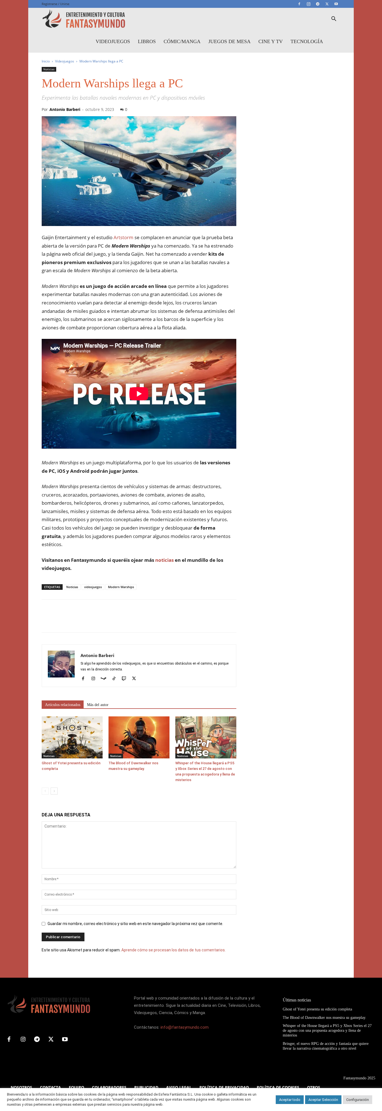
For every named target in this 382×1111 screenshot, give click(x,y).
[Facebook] (299, 4)
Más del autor (98, 705)
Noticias (49, 69)
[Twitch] (126, 679)
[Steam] (105, 679)
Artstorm (122, 237)
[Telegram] (317, 4)
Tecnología (307, 41)
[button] (333, 19)
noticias (164, 560)
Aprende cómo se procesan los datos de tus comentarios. (173, 950)
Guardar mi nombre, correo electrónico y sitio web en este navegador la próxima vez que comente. (135, 923)
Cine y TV (270, 41)
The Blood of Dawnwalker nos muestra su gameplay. (324, 1017)
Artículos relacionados (62, 705)
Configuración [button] (357, 1100)
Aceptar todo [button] (289, 1100)
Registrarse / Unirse (55, 4)
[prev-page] (45, 791)
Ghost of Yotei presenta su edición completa (317, 1009)
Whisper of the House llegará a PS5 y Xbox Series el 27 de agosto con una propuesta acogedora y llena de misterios (327, 1030)
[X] (327, 4)
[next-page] (54, 791)
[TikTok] (116, 679)
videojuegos (93, 587)
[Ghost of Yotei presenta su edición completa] (72, 737)
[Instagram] (308, 4)
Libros (147, 41)
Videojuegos (113, 41)
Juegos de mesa (229, 41)
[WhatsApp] (85, 620)
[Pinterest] (73, 620)
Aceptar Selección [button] (323, 1100)
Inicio (46, 61)
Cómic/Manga (182, 41)
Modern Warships (121, 587)
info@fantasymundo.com (185, 1027)
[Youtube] (336, 4)
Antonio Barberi (64, 109)
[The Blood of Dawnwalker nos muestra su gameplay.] (139, 737)
